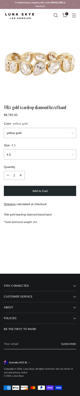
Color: (16, 123)
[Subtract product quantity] (8, 175)
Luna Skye (28, 369)
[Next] (73, 4)
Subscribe (68, 344)
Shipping (10, 204)
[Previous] (6, 4)
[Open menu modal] (74, 15)
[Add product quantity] (21, 175)
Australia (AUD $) (18, 362)
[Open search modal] (55, 15)
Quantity (9, 167)
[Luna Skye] (20, 15)
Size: (10, 145)
